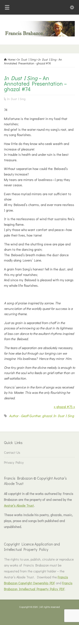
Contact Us (12, 452)
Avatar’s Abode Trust (19, 505)
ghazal (47, 415)
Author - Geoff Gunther (25, 415)
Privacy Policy (14, 462)
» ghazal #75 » (64, 406)
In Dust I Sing (16, 99)
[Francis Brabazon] (39, 35)
